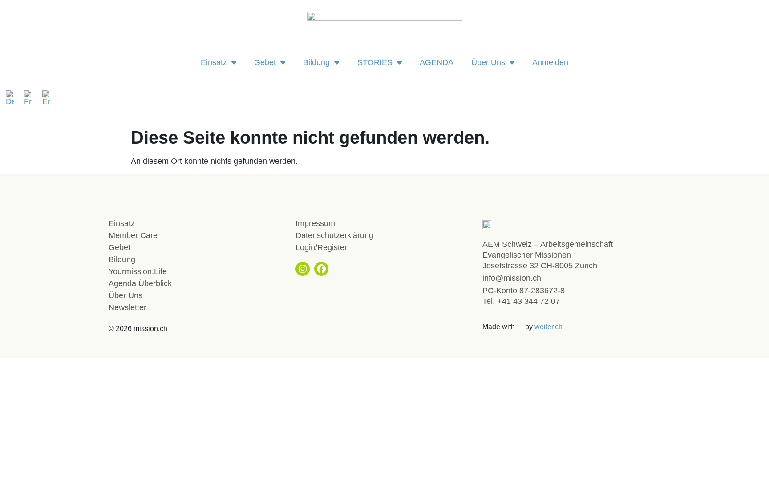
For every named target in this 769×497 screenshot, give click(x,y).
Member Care (133, 235)
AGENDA (436, 62)
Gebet (265, 62)
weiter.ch (548, 327)
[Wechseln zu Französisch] (31, 97)
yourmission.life (138, 271)
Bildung (316, 62)
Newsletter (127, 307)
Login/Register (321, 247)
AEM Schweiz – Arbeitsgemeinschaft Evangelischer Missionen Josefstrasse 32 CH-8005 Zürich (547, 255)
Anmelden (550, 62)
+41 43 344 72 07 (528, 301)
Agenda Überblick (140, 283)
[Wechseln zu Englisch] (46, 97)
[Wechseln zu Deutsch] (13, 97)
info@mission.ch (511, 278)
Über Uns (488, 62)
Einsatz (214, 62)
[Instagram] (302, 269)
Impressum (315, 223)
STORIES (375, 62)
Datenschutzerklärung (334, 235)
